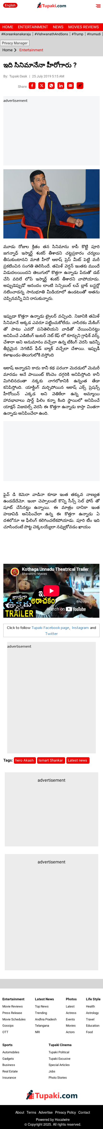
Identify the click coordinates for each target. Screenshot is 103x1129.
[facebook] (32, 85)
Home (7, 27)
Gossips (8, 1025)
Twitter (51, 633)
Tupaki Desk (18, 76)
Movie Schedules (14, 1019)
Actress (71, 1013)
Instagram (80, 627)
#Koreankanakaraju (16, 34)
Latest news (78, 760)
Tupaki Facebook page (50, 627)
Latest (70, 1006)
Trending (41, 1013)
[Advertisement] (39, 134)
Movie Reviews (12, 1006)
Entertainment (33, 27)
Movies (71, 1025)
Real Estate (10, 1071)
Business (8, 1065)
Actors (70, 1032)
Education (92, 1025)
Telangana (42, 1025)
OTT (5, 1032)
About (19, 1112)
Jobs (52, 1071)
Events (70, 1019)
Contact (84, 1112)
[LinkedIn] (60, 85)
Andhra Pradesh (46, 1019)
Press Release (12, 1013)
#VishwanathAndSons (51, 34)
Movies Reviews (83, 27)
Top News (42, 1006)
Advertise (46, 1112)
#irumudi (94, 34)
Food (89, 1032)
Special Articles (59, 1065)
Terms (31, 1112)
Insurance (9, 1077)
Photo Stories (58, 1077)
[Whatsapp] (51, 85)
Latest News (44, 999)
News (58, 27)
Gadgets (8, 1058)
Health (90, 1006)
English (10, 5)
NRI (37, 1032)
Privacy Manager (15, 43)
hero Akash (24, 760)
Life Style (93, 999)
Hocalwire (62, 1119)
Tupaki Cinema (60, 1045)
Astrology (92, 1013)
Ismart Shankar (51, 760)
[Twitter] (41, 85)
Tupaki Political (59, 1052)
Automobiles (10, 1052)
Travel (90, 1019)
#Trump (77, 34)
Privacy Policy (65, 1112)
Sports (7, 1045)
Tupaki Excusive (59, 1058)
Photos (71, 999)
